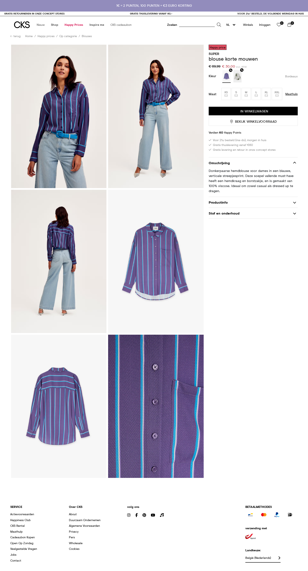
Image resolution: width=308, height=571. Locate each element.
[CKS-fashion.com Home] (22, 24)
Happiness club (20, 520)
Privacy (74, 531)
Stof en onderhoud (224, 213)
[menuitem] (41, 24)
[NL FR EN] (232, 24)
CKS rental (17, 525)
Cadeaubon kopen (22, 537)
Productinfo (218, 202)
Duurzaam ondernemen (85, 520)
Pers (72, 537)
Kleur (213, 75)
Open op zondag (21, 543)
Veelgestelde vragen (23, 548)
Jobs (13, 554)
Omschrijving (219, 162)
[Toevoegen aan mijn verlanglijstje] (291, 47)
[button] (41, 25)
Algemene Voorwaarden (84, 525)
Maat (212, 94)
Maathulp (16, 531)
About (73, 514)
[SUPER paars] (226, 76)
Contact (15, 560)
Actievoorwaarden (22, 514)
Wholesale (76, 543)
